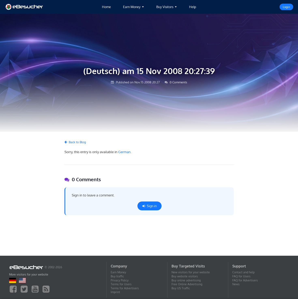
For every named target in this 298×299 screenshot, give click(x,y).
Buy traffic (117, 276)
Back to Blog (77, 142)
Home (106, 7)
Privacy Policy (120, 280)
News (236, 284)
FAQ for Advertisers (245, 280)
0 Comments (178, 82)
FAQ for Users (241, 276)
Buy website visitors (185, 276)
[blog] (47, 289)
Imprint (115, 292)
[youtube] (36, 289)
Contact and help (243, 272)
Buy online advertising (186, 280)
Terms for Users (121, 284)
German (124, 152)
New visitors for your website (191, 272)
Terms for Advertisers (125, 288)
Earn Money (118, 272)
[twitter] (25, 289)
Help (192, 7)
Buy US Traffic (181, 288)
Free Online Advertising (187, 284)
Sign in (152, 206)
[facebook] (14, 289)
